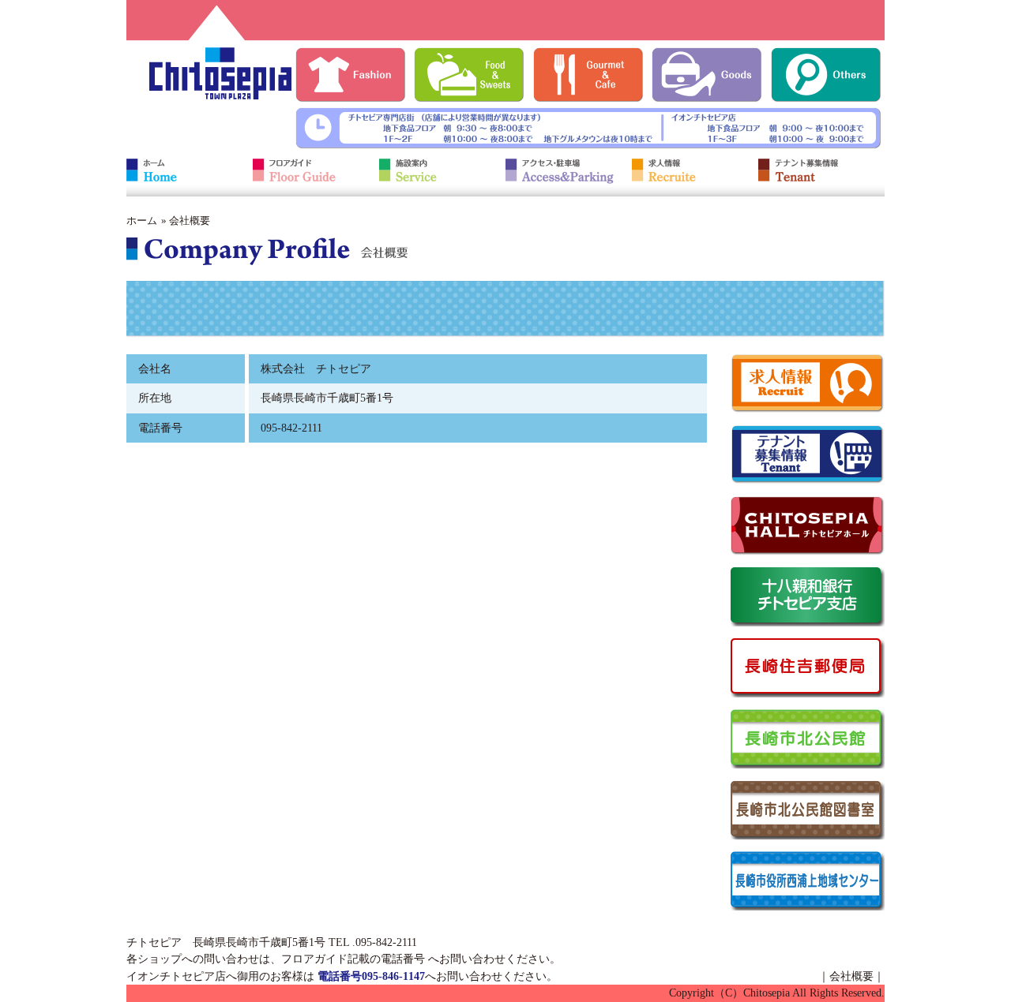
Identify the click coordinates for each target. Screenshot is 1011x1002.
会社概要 (851, 976)
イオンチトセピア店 (176, 976)
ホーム (141, 220)
